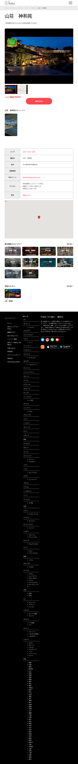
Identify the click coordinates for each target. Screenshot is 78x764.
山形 (29, 694)
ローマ (30, 655)
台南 (29, 593)
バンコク (30, 607)
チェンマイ (31, 602)
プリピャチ (31, 357)
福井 (29, 681)
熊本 (29, 685)
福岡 (29, 706)
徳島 (29, 662)
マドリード (31, 632)
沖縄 (29, 709)
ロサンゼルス (32, 578)
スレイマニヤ (32, 472)
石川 (29, 727)
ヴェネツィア (32, 649)
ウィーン (30, 459)
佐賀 (29, 664)
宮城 (29, 704)
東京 (29, 759)
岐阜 (29, 690)
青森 (29, 700)
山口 (29, 671)
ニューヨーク (32, 576)
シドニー (30, 528)
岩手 (29, 698)
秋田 (29, 677)
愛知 (29, 738)
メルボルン (31, 461)
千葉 (29, 715)
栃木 (29, 719)
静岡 (29, 723)
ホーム (7, 8)
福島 (29, 679)
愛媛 (29, 713)
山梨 (29, 748)
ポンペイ (30, 645)
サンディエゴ (32, 582)
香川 (29, 702)
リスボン (30, 567)
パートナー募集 (12, 339)
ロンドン (30, 616)
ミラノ (30, 651)
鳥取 (29, 667)
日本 (19, 8)
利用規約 (10, 351)
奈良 (29, 730)
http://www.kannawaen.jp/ (31, 177)
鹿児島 (30, 669)
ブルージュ (31, 535)
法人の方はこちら (12, 335)
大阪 (29, 744)
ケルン (30, 551)
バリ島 (30, 400)
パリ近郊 (30, 623)
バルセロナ (31, 636)
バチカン (30, 647)
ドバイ (30, 342)
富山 (29, 683)
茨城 (29, 734)
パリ (29, 625)
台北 (29, 595)
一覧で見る (69, 244)
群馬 (29, 740)
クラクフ (30, 327)
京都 (29, 751)
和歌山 (30, 688)
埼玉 (29, 692)
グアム (30, 574)
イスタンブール (32, 514)
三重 (29, 753)
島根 (29, 757)
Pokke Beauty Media (13, 362)
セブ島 (30, 503)
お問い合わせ (11, 348)
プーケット (31, 604)
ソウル (30, 560)
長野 (29, 736)
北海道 (30, 746)
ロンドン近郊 (32, 613)
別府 (32, 8)
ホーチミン (31, 521)
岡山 (29, 721)
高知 (29, 673)
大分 (26, 8)
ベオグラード (32, 364)
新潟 (29, 732)
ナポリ (30, 643)
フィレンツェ (32, 653)
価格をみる (39, 101)
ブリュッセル (32, 537)
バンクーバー (32, 479)
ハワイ (30, 580)
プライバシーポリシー (14, 355)
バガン (30, 411)
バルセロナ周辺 (32, 634)
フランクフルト (32, 553)
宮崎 (29, 675)
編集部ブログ (11, 332)
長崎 (29, 755)
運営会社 (10, 358)
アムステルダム (32, 544)
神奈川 (30, 742)
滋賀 (29, 696)
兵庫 (29, 717)
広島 (29, 725)
